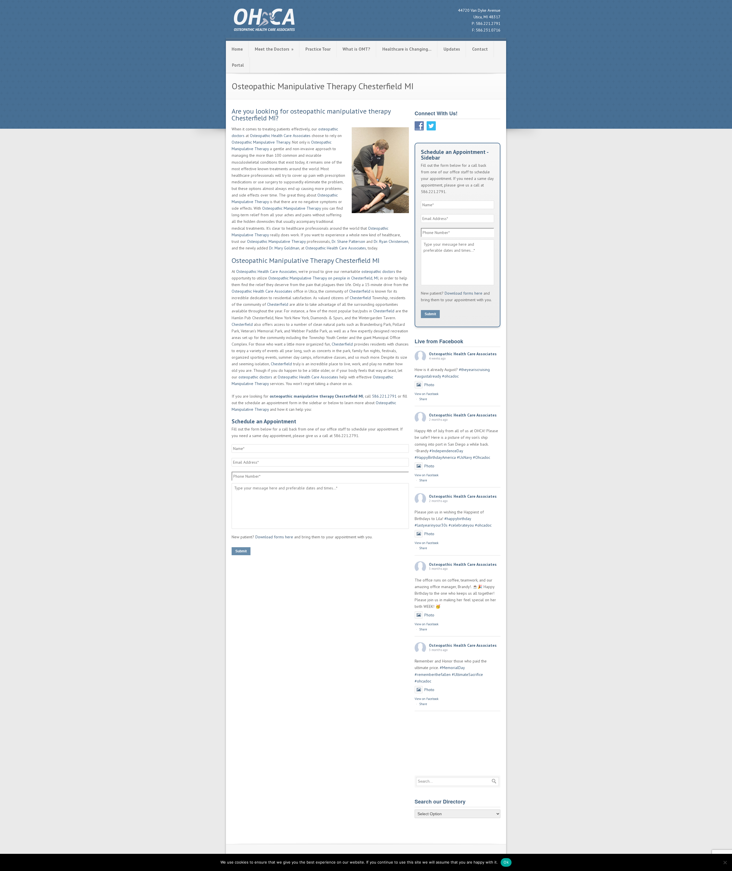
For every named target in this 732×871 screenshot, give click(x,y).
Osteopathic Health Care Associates (280, 135)
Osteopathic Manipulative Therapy (261, 142)
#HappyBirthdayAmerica (435, 457)
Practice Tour (318, 49)
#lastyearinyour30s (431, 525)
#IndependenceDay (446, 450)
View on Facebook (426, 394)
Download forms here (274, 536)
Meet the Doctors (274, 49)
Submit (241, 551)
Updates (451, 49)
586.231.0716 (488, 30)
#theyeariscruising (474, 369)
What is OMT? (356, 49)
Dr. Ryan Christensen (391, 241)
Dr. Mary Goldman (284, 248)
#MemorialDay (452, 667)
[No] (725, 862)
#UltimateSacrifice (467, 674)
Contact (480, 49)
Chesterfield (359, 291)
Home (237, 49)
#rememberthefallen (433, 674)
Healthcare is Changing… (406, 49)
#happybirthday (457, 518)
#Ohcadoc (481, 457)
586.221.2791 (488, 23)
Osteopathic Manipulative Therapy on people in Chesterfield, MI (323, 278)
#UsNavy (464, 457)
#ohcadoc (450, 376)
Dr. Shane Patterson (348, 241)
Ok (506, 862)
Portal (238, 65)
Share (423, 399)
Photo (429, 384)
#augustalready (428, 376)
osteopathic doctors (378, 271)
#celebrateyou (461, 525)
